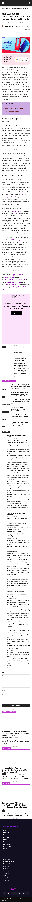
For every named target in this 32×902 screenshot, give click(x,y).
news (13, 347)
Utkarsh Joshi (9, 737)
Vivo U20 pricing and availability (13, 108)
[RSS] (19, 893)
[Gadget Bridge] (16, 3)
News (3, 396)
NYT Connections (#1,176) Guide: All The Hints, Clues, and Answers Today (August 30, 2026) (20, 386)
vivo (25, 347)
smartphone (19, 347)
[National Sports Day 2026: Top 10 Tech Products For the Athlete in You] (6, 402)
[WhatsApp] (14, 33)
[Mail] (14, 375)
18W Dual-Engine (16, 240)
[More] (28, 33)
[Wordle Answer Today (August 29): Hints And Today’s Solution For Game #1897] (6, 424)
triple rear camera (16, 211)
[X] (7, 33)
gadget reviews (9, 277)
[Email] (25, 33)
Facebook (12, 279)
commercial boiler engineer (15, 591)
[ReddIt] (21, 33)
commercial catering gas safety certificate (16, 436)
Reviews (3, 774)
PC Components (5, 411)
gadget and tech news (18, 275)
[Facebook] (3, 33)
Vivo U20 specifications (12, 111)
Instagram (22, 279)
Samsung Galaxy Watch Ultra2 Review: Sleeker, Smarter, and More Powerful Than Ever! (15, 770)
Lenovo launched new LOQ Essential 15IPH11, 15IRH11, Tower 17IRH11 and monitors (19, 409)
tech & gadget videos (14, 282)
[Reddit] (15, 893)
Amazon (17, 156)
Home (3, 8)
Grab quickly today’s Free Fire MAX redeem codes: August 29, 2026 (20, 416)
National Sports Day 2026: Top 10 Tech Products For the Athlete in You (20, 401)
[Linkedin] (18, 33)
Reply (8, 509)
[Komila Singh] (3, 26)
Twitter (6, 279)
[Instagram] (8, 893)
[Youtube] (27, 893)
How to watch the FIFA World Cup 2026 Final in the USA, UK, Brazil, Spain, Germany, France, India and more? (14, 806)
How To (3, 811)
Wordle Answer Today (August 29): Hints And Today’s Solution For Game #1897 (19, 424)
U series (15, 128)
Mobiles (8, 8)
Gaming (3, 389)
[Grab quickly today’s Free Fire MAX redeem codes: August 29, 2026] (6, 417)
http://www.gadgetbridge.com (20, 354)
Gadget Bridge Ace (5, 404)
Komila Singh (9, 26)
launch (8, 347)
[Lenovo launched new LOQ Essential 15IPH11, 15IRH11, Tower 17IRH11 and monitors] (6, 409)
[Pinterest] (10, 33)
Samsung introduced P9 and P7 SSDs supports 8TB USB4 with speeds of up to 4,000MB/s (20, 394)
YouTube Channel (10, 284)
